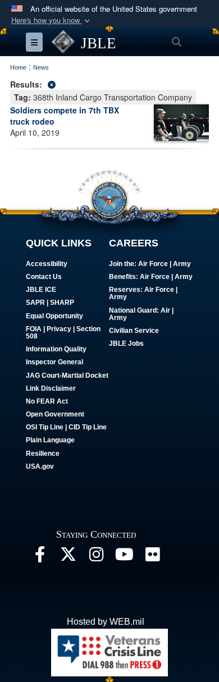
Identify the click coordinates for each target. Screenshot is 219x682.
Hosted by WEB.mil (105, 621)
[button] (51, 20)
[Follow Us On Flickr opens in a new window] (152, 557)
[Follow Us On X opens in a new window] (68, 557)
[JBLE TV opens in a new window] (124, 557)
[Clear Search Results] (109, 83)
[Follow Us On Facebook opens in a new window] (40, 557)
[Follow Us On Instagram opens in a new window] (96, 557)
